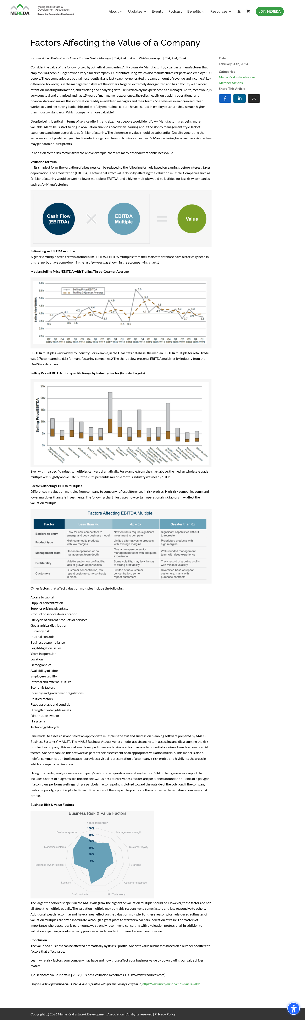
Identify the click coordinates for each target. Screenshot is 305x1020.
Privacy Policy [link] (165, 1014)
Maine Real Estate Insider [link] (237, 77)
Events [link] (157, 11)
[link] (42, 10)
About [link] (114, 11)
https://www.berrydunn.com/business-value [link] (171, 984)
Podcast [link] (175, 11)
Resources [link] (218, 11)
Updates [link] (135, 11)
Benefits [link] (194, 11)
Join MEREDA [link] (270, 11)
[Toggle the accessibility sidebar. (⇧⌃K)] (293, 1008)
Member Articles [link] (231, 83)
